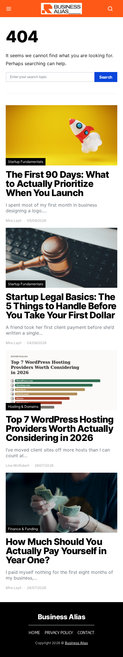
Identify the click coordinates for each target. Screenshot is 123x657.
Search (105, 77)
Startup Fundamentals (25, 161)
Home (34, 632)
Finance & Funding (23, 529)
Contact (86, 632)
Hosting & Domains (23, 406)
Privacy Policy (59, 632)
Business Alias (76, 643)
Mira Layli (13, 220)
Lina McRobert (17, 465)
